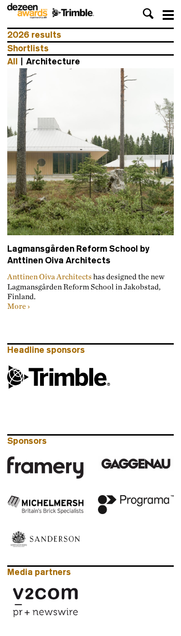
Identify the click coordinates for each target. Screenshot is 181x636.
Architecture (53, 61)
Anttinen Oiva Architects (49, 276)
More (16, 306)
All (12, 61)
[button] (148, 13)
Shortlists (28, 48)
